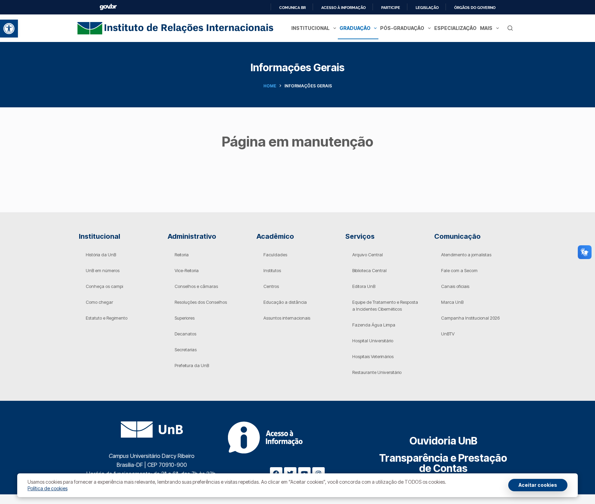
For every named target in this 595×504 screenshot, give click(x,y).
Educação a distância (285, 302)
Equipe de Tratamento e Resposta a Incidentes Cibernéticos (385, 305)
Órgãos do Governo (474, 7)
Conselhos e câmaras (196, 286)
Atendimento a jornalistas (466, 254)
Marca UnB (452, 302)
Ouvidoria (443, 441)
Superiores (185, 318)
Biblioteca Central (369, 270)
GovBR (108, 7)
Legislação (427, 7)
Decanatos (185, 333)
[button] (9, 28)
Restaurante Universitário (376, 372)
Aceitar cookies (538, 485)
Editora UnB (363, 286)
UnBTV (448, 333)
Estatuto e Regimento (106, 318)
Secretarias (186, 349)
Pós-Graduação (402, 28)
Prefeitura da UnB (192, 365)
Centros (271, 286)
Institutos (272, 270)
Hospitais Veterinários (373, 356)
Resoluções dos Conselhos (201, 302)
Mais (486, 28)
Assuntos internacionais (286, 318)
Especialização (455, 28)
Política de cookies (47, 488)
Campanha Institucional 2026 (470, 318)
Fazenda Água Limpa (373, 325)
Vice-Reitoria (187, 270)
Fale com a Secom (459, 270)
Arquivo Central (367, 254)
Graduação (355, 28)
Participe (390, 7)
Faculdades (275, 254)
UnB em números (102, 270)
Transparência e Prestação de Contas (443, 463)
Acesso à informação (343, 7)
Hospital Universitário (372, 340)
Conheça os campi (104, 286)
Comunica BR (292, 7)
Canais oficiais (455, 286)
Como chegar (99, 302)
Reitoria (182, 254)
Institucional (310, 28)
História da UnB (101, 254)
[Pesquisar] (510, 28)
